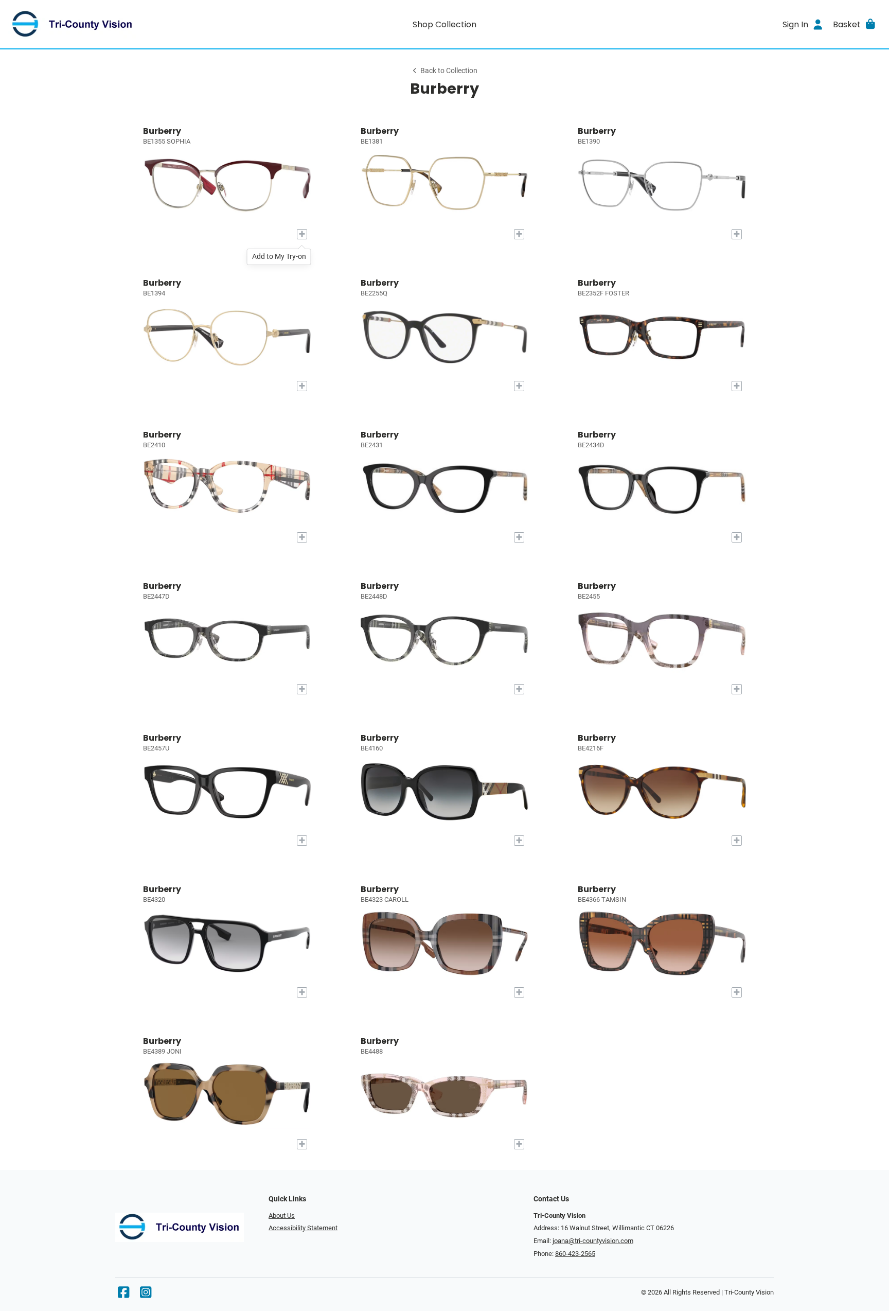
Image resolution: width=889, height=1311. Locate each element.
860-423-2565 (575, 1253)
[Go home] (117, 24)
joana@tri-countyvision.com (593, 1241)
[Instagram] (145, 1295)
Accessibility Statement (303, 1228)
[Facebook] (123, 1295)
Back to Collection (448, 70)
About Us (282, 1215)
